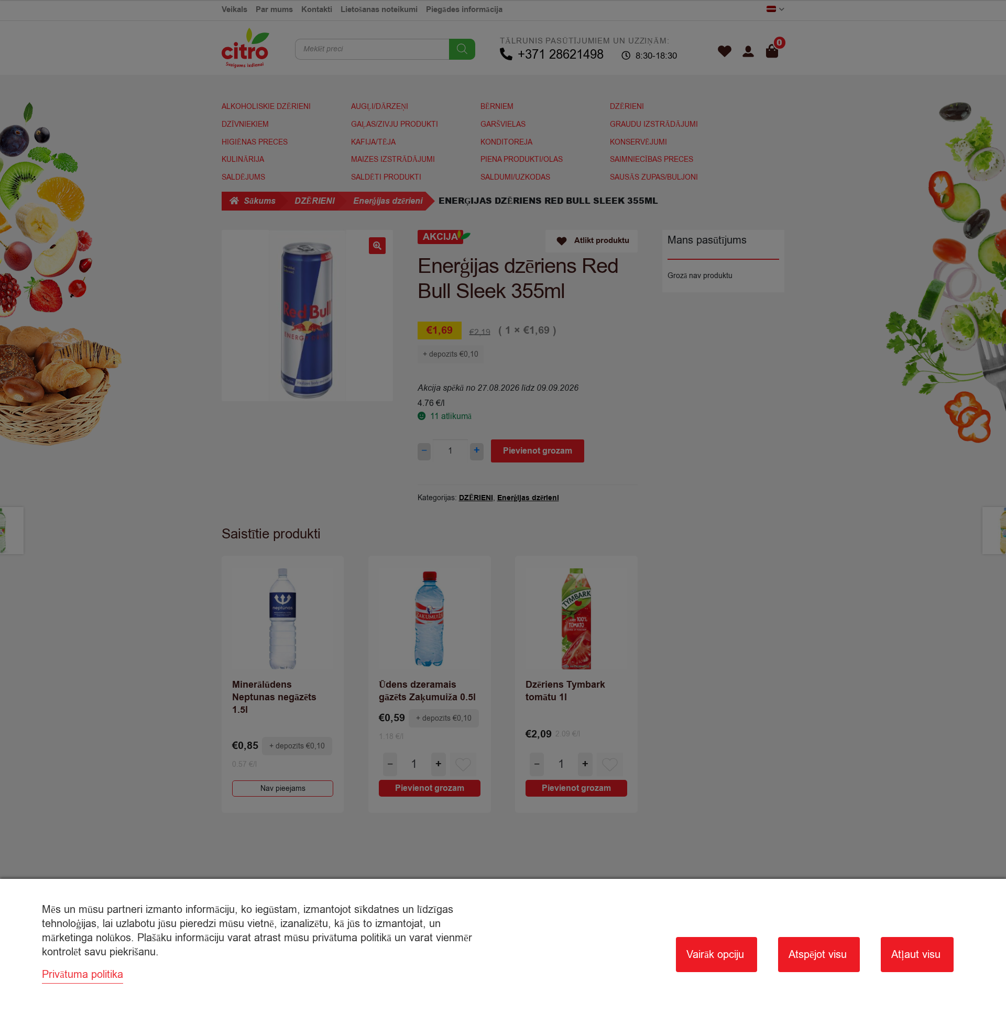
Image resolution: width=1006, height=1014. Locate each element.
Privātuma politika (82, 974)
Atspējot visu (818, 954)
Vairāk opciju (715, 954)
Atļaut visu (916, 954)
